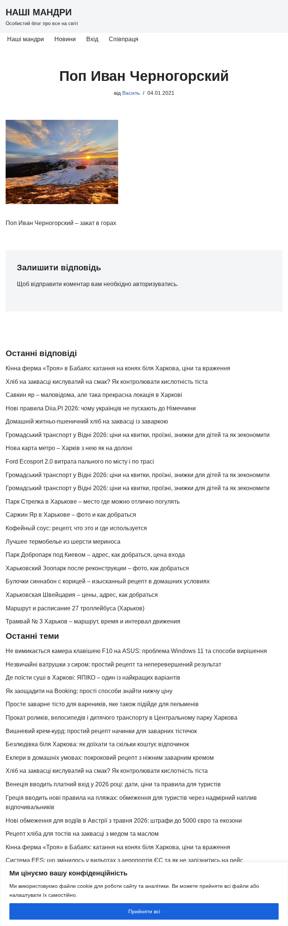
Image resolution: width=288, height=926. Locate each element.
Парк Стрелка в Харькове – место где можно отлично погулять (93, 501)
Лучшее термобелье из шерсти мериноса (63, 541)
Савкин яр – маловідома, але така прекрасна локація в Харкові (94, 395)
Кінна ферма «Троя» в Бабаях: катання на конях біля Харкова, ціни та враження (118, 368)
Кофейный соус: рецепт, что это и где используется (76, 528)
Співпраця (123, 39)
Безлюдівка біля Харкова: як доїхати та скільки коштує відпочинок (97, 744)
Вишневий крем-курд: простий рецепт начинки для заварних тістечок (101, 731)
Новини (65, 39)
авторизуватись (155, 284)
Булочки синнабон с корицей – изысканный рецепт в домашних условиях (108, 581)
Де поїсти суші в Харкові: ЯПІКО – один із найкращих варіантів (93, 677)
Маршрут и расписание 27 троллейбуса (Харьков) (75, 608)
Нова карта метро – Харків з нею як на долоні (69, 448)
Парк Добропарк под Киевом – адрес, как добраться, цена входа (95, 555)
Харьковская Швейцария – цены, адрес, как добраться (82, 595)
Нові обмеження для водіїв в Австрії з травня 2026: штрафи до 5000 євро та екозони (124, 820)
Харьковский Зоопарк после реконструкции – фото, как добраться (97, 568)
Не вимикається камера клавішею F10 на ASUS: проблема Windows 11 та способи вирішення (136, 651)
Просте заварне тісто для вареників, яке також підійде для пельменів (102, 704)
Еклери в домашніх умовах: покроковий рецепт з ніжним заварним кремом (110, 758)
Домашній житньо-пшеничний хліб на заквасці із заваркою (87, 421)
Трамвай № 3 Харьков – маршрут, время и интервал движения (93, 621)
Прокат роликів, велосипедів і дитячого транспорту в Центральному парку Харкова (121, 717)
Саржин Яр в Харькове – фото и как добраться (71, 514)
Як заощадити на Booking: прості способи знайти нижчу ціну (89, 691)
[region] (144, 894)
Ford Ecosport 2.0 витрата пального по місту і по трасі (80, 461)
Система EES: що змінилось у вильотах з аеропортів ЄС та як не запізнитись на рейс (124, 860)
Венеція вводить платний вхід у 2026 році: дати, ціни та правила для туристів (113, 784)
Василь (131, 93)
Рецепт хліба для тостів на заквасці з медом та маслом (82, 834)
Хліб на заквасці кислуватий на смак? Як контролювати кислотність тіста (107, 382)
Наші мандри (25, 39)
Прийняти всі (144, 911)
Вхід (92, 39)
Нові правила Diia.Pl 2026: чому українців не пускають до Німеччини (101, 408)
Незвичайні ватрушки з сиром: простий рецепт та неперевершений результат (113, 664)
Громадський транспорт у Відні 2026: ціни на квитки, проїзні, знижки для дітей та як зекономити (138, 435)
